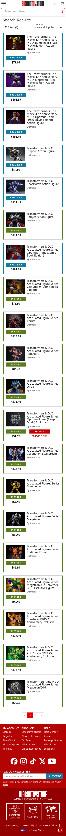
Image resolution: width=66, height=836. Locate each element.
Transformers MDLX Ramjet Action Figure (40, 215)
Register (7, 736)
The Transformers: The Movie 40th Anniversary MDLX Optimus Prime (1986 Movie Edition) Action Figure (42, 117)
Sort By (39, 24)
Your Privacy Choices (35, 830)
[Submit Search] (61, 11)
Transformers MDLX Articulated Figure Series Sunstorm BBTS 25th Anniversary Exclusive (42, 617)
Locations (49, 748)
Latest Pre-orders (31, 731)
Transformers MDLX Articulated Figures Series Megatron (43, 516)
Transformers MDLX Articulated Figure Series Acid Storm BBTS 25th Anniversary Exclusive (42, 651)
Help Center (51, 731)
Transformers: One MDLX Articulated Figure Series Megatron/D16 (43, 684)
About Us (49, 736)
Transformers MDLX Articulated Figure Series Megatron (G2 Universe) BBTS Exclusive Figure (42, 583)
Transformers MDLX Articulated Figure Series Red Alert (42, 351)
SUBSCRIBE (54, 776)
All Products (28, 744)
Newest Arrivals (31, 736)
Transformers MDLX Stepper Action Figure (41, 149)
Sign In (7, 731)
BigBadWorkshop (31, 748)
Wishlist (7, 748)
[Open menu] (3, 3)
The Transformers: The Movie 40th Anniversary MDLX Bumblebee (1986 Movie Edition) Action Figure (42, 42)
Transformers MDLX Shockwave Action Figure (43, 182)
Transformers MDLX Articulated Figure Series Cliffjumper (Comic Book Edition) (42, 285)
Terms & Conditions (41, 781)
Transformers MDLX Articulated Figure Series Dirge (42, 383)
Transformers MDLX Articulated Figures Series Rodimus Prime (43, 549)
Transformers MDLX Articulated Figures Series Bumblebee (43, 483)
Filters (12, 27)
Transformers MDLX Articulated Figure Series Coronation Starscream (42, 450)
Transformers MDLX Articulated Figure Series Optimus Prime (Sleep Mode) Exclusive (42, 418)
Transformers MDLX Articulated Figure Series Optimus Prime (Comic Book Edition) (42, 251)
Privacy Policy (12, 825)
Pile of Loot (9, 740)
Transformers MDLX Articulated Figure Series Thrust (42, 318)
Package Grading (53, 740)
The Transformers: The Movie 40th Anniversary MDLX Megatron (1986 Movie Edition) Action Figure (42, 80)
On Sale (26, 740)
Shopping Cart (11, 744)
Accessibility (28, 825)
